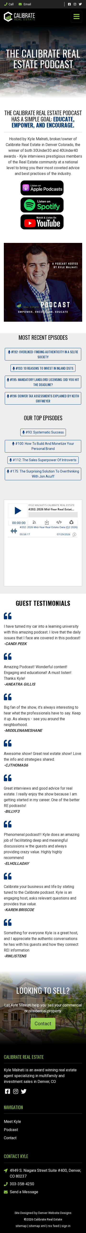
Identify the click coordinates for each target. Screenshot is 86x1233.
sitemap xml (37, 1226)
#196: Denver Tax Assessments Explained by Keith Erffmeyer (44, 398)
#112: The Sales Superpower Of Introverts (44, 460)
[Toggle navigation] (76, 16)
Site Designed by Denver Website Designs (43, 1213)
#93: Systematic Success (44, 432)
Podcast (11, 1129)
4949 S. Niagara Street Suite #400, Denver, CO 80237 (45, 1173)
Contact (43, 1023)
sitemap (21, 1226)
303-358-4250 (22, 1184)
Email (27, 4)
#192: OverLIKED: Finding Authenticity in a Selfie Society (44, 354)
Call (11, 4)
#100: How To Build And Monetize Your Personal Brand (44, 446)
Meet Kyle (12, 1121)
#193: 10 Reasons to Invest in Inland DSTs (44, 368)
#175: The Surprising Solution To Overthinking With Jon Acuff (44, 473)
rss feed (53, 1226)
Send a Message (24, 1192)
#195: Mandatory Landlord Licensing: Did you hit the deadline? (44, 382)
